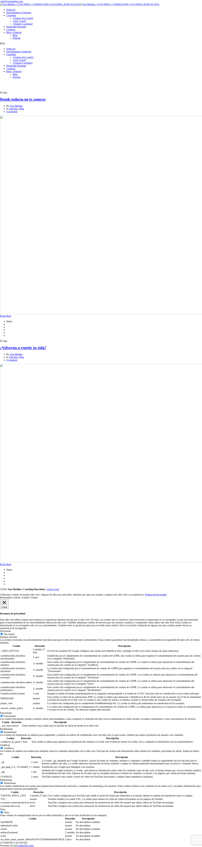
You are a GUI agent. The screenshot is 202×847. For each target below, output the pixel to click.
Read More (5, 316)
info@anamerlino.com (12, 1)
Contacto (10, 29)
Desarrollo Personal (16, 26)
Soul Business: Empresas (18, 12)
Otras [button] (2, 809)
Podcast (16, 38)
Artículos (13, 108)
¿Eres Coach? (19, 21)
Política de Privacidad (155, 594)
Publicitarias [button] (6, 780)
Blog (15, 35)
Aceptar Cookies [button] (29, 597)
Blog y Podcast (13, 32)
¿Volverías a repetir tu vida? (23, 348)
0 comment (11, 111)
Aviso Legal (53, 589)
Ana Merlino (16, 106)
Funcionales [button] (6, 713)
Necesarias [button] (5, 631)
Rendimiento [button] (6, 729)
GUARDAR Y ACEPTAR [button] (13, 842)
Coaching (11, 15)
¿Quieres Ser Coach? (23, 18)
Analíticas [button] (5, 745)
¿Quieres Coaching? (23, 24)
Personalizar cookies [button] (10, 597)
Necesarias (9, 634)
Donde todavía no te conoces (23, 99)
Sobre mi (10, 9)
